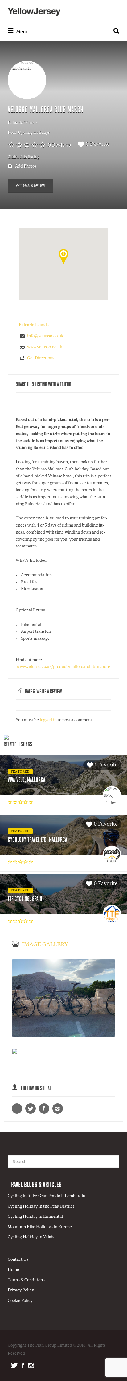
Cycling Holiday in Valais (31, 1237)
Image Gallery (45, 944)
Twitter (14, 1365)
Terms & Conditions (26, 1280)
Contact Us (18, 1260)
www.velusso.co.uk (44, 347)
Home (13, 1270)
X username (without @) (30, 1108)
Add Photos (25, 166)
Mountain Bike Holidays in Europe (40, 1227)
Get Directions (40, 358)
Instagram (31, 1365)
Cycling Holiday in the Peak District (41, 1207)
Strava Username (17, 1108)
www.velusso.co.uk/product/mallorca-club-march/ (63, 667)
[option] (63, 998)
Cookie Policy (20, 1301)
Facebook (23, 1365)
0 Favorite (97, 144)
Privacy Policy (21, 1290)
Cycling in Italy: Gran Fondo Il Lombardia (46, 1196)
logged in (48, 720)
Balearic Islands (23, 123)
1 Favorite (106, 765)
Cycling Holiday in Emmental (35, 1217)
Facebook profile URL (44, 1108)
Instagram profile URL (57, 1108)
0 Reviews (59, 145)
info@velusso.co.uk (45, 336)
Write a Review (30, 185)
